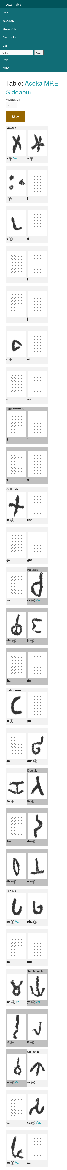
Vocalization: (13, 99)
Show (16, 116)
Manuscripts (9, 29)
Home (6, 12)
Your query (8, 21)
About (6, 67)
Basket (6, 45)
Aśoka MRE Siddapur (32, 87)
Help (5, 59)
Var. (15, 158)
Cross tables (9, 37)
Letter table (13, 4)
